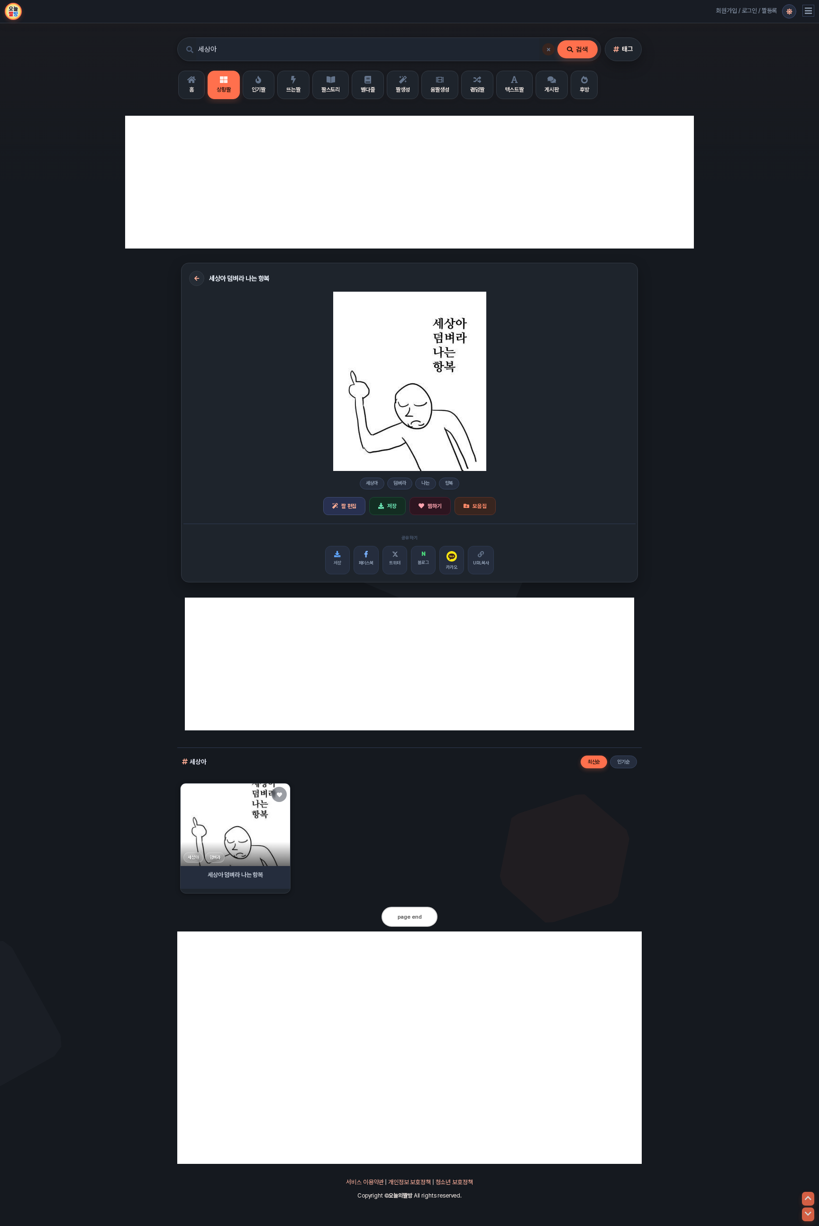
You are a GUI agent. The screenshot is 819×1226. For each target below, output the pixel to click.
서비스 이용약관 (364, 1182)
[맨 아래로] (808, 1214)
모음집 (480, 506)
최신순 (594, 762)
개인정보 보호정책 (409, 1182)
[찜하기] (279, 794)
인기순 (623, 762)
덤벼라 (399, 483)
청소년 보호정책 (454, 1182)
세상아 (372, 483)
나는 (425, 483)
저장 (392, 506)
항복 (449, 483)
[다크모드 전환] (789, 11)
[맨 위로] (808, 1199)
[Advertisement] (409, 182)
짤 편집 (348, 506)
